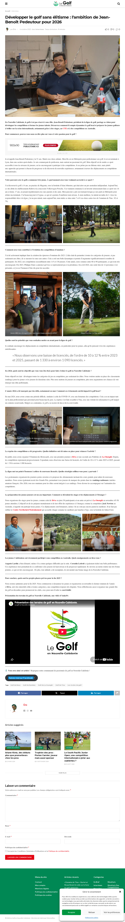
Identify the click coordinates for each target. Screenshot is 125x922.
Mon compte (40, 885)
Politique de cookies (91, 917)
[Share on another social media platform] (117, 693)
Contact (38, 882)
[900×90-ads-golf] (62, 145)
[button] (120, 892)
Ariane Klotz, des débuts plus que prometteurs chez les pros (17, 755)
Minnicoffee (51, 918)
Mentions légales (42, 888)
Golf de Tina (60, 685)
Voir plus (62, 773)
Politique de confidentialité (17, 847)
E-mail (8, 836)
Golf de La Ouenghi (45, 685)
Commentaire (11, 795)
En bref (39, 747)
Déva (54, 500)
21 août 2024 (69, 764)
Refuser (92, 912)
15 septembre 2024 (42, 761)
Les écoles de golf (75, 685)
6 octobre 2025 (25, 29)
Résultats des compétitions (113, 886)
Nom (8, 826)
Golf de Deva (15, 685)
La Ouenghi (107, 456)
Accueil (7, 11)
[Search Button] (118, 3)
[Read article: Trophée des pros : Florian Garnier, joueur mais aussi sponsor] (48, 741)
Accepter (71, 912)
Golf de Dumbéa (29, 685)
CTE (65, 128)
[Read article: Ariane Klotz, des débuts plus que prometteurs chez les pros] (18, 741)
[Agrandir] (59, 208)
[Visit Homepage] (62, 3)
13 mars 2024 (10, 761)
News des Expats (13, 747)
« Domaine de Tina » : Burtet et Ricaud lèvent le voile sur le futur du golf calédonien (76, 885)
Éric (14, 29)
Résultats (112, 882)
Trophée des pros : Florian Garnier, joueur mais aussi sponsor (46, 755)
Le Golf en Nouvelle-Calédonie (20, 918)
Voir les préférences (112, 912)
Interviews (15, 11)
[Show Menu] (6, 3)
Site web (67, 837)
